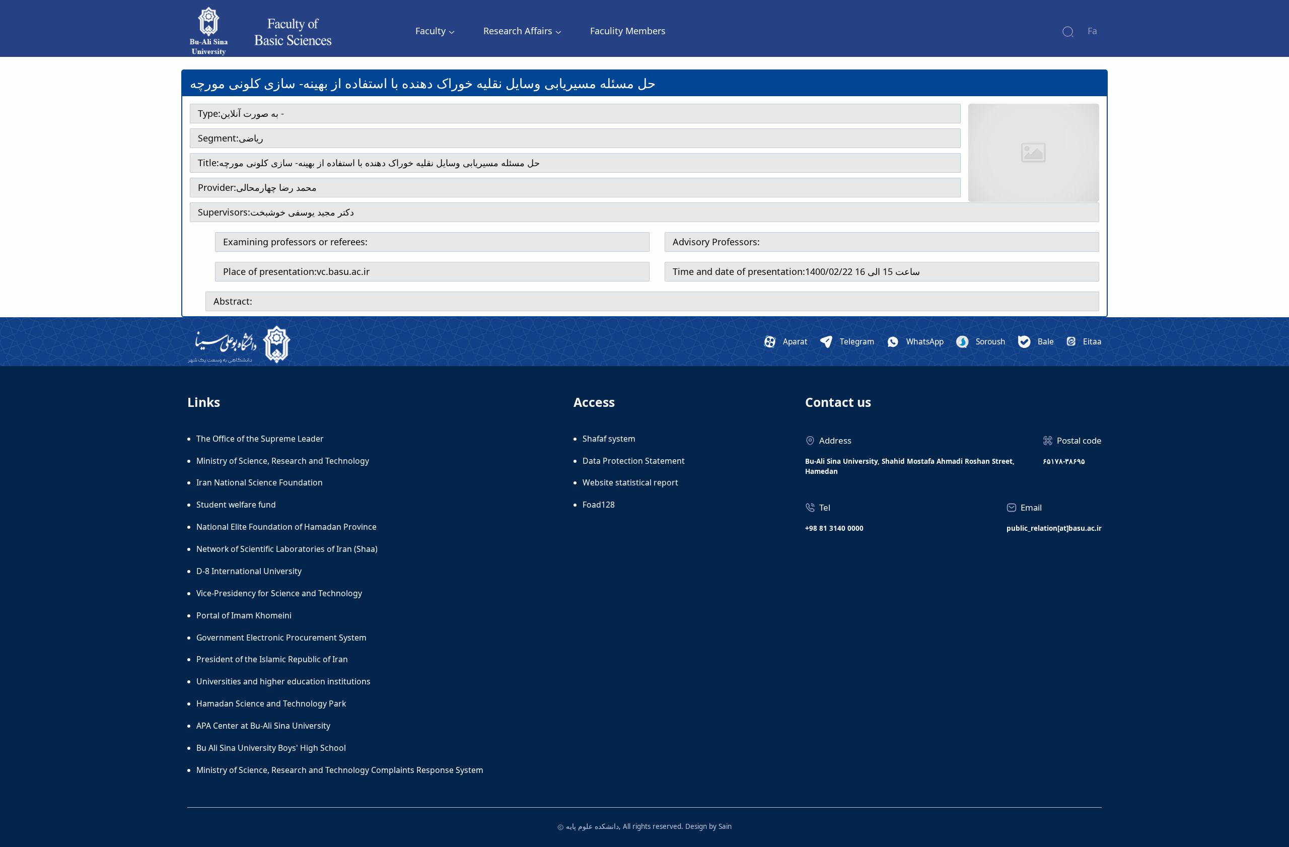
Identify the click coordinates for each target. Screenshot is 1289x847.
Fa (1092, 31)
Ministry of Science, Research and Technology (282, 460)
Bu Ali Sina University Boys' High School (271, 747)
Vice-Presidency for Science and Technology (279, 593)
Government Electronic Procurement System (281, 637)
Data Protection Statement (634, 460)
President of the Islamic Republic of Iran (272, 659)
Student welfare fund (236, 504)
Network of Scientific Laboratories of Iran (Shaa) (287, 548)
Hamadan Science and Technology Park (271, 703)
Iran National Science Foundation (259, 482)
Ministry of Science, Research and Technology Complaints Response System (339, 769)
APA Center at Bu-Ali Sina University (263, 725)
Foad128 (599, 504)
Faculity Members (628, 31)
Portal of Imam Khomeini (244, 615)
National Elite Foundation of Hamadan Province (286, 526)
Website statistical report (630, 482)
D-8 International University (249, 571)
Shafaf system (609, 438)
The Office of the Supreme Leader (260, 438)
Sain (725, 826)
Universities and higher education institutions (283, 681)
